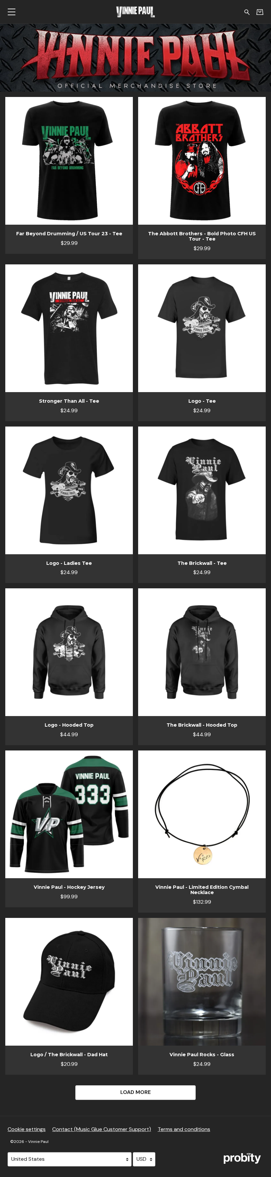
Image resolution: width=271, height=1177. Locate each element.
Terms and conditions (184, 1129)
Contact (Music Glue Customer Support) (101, 1129)
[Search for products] (247, 11)
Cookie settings (27, 1129)
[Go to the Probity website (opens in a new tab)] (242, 1158)
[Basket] (259, 12)
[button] (11, 12)
